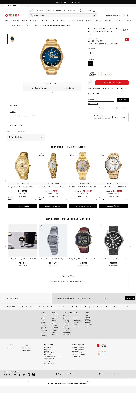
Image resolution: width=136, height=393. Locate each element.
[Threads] (29, 375)
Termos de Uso (60, 381)
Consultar (119, 117)
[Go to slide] (52, 92)
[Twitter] (24, 375)
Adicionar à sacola (112, 82)
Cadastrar (130, 298)
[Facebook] (19, 375)
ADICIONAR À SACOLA (22, 206)
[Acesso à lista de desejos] (124, 16)
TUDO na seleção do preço (68, 2)
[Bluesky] (33, 375)
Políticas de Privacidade (48, 381)
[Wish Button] (90, 82)
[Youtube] (15, 375)
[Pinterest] (10, 375)
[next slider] (5, 181)
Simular (122, 100)
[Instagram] (5, 375)
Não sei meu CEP (93, 104)
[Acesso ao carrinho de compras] (128, 16)
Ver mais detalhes (16, 125)
